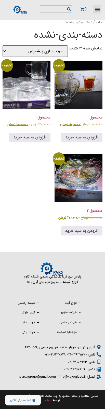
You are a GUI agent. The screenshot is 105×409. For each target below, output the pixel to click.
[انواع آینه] (80, 302)
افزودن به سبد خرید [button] (81, 137)
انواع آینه (71, 302)
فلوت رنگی (28, 332)
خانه (99, 22)
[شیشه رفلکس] (38, 302)
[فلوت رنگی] (38, 332)
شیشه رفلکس (26, 302)
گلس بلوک (28, 312)
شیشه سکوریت (67, 312)
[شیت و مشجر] (80, 322)
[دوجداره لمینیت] (80, 331)
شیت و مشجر (68, 322)
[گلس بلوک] (38, 312)
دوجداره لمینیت (67, 331)
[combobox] (56, 9)
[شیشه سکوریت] (80, 312)
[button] (97, 9)
